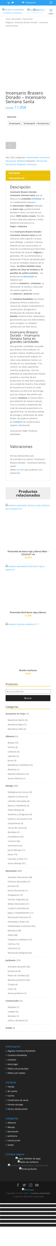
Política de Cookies (16, 1073)
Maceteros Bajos (16, 724)
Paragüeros (13, 895)
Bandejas (12, 832)
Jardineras (13, 971)
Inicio (8, 19)
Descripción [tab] (14, 173)
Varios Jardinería (16, 993)
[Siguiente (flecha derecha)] (28, 1225)
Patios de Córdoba (16, 975)
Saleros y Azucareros (18, 818)
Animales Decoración (18, 877)
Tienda (11, 1086)
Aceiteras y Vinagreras (18, 814)
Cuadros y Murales (17, 908)
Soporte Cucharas (16, 796)
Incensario (32, 164)
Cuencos (12, 841)
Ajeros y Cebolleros (17, 805)
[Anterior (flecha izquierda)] (28, 1221)
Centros (11, 944)
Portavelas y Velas (16, 921)
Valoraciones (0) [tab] (16, 178)
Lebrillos (12, 756)
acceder (20, 469)
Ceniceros (12, 948)
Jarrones (12, 886)
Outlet (9, 1028)
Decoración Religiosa (16, 161)
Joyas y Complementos (18, 912)
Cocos (10, 989)
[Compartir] (28, 1213)
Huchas (11, 747)
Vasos (10, 854)
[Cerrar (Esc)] (28, 1217)
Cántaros (12, 751)
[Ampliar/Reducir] (28, 1205)
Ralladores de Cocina (18, 792)
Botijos (11, 742)
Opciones (11, 116)
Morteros (12, 769)
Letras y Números (16, 1020)
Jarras (10, 760)
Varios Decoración (16, 890)
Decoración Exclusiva (18, 917)
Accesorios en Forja (15, 713)
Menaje (9, 785)
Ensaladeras (14, 836)
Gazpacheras (14, 823)
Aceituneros (13, 845)
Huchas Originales (16, 899)
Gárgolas (12, 1007)
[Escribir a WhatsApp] (4, 2)
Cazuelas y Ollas (15, 858)
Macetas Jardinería (17, 980)
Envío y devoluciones (18, 1109)
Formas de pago (15, 1104)
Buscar (28, 698)
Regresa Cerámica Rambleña (21, 1051)
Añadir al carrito (34, 145)
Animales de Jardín (17, 966)
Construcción (12, 1000)
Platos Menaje (14, 810)
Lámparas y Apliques (18, 939)
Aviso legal (13, 1064)
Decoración (16, 19)
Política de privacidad (18, 1068)
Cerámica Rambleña (17, 1055)
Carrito (11, 1095)
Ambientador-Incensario (38, 157)
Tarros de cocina (16, 827)
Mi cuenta (12, 1091)
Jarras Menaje (14, 850)
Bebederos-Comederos (19, 765)
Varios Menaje (14, 863)
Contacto (12, 1059)
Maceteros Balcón (16, 720)
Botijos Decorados (16, 903)
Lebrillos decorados (17, 801)
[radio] (15, 123)
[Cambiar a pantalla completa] (28, 1209)
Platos (10, 935)
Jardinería (10, 960)
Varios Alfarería (15, 778)
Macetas (12, 930)
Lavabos (12, 1011)
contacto (17, 421)
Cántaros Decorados (17, 881)
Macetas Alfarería (16, 774)
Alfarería (10, 736)
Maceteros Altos (15, 729)
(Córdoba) (36, 198)
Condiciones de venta (18, 1100)
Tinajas (11, 984)
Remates (12, 1016)
